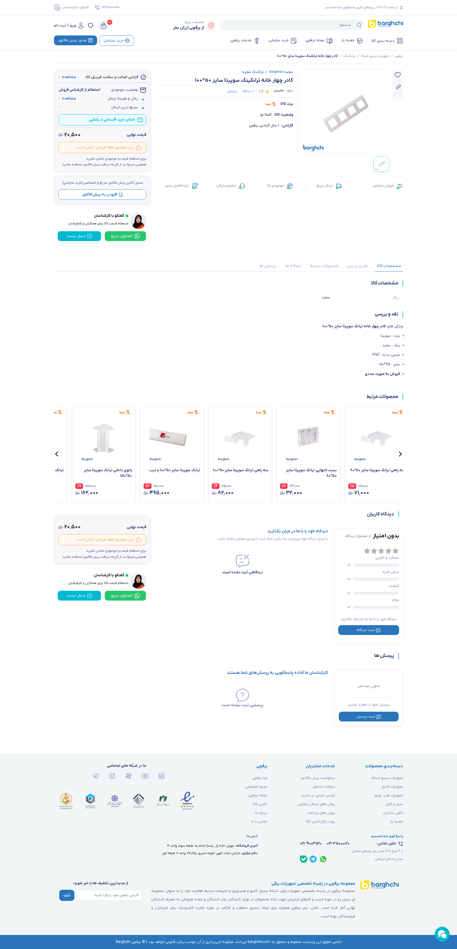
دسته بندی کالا (383, 40)
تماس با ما (259, 821)
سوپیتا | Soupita (279, 72)
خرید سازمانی (278, 40)
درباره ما (261, 812)
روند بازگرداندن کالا (320, 821)
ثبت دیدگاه (366, 630)
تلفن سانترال (393, 812)
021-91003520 (311, 843)
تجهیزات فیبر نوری (388, 795)
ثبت (66, 895)
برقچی (399, 56)
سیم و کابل (394, 804)
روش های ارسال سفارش (316, 804)
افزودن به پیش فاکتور (99, 194)
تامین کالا (260, 804)
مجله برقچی (314, 40)
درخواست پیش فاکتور (317, 777)
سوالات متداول (323, 786)
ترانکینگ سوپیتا (253, 72)
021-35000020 (111, 7)
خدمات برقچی (241, 40)
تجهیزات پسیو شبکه (375, 56)
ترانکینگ (349, 56)
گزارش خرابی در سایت (318, 795)
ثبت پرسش (366, 716)
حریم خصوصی (256, 786)
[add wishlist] (398, 75)
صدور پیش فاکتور (72, 40)
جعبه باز (347, 40)
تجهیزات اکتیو (392, 786)
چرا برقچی (259, 777)
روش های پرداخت (321, 812)
